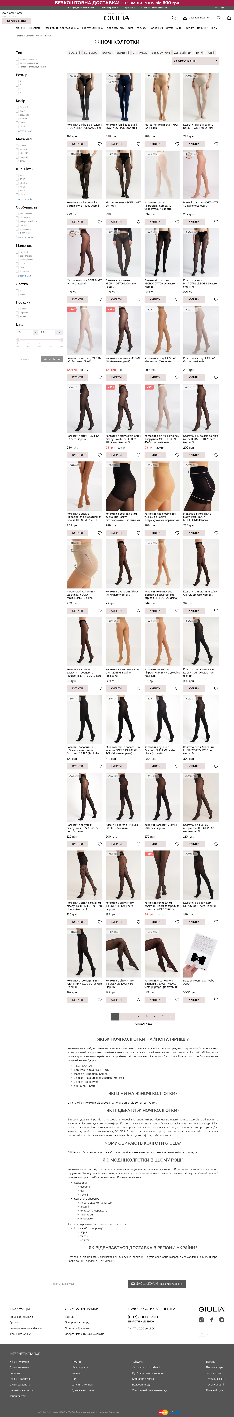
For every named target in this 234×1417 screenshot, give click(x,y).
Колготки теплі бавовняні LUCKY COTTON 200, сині (121, 126)
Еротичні (123, 52)
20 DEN (23, 183)
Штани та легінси (82, 1384)
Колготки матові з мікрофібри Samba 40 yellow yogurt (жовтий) (159, 205)
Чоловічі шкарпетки (21, 1390)
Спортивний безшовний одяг (150, 1390)
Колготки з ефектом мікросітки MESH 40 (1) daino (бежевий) (162, 672)
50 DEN (23, 191)
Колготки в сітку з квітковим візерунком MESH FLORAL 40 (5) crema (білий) (162, 439)
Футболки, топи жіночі (146, 1367)
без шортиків (26, 217)
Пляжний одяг (214, 1390)
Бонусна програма (109, 8)
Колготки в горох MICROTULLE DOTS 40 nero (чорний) (200, 283)
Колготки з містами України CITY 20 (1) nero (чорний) (200, 593)
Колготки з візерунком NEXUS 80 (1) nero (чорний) (199, 904)
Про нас (14, 1322)
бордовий (24, 115)
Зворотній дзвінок (16, 21)
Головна (19, 36)
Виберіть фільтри (52, 359)
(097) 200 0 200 (12, 13)
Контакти (70, 1316)
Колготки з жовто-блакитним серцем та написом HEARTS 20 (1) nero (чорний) (84, 674)
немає (23, 294)
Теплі (210, 52)
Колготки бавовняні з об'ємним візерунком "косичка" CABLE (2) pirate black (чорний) (83, 752)
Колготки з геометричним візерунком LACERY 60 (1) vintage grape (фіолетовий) (161, 983)
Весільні (74, 52)
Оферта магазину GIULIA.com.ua (84, 1334)
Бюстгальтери (214, 1367)
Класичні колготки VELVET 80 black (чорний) (122, 826)
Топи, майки (213, 1373)
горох (22, 263)
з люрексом (25, 229)
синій (22, 122)
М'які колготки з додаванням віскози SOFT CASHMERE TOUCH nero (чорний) (123, 750)
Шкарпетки (35, 28)
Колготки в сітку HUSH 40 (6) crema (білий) (199, 360)
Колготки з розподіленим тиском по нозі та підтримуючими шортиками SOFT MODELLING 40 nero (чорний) (123, 520)
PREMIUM (141, 28)
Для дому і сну (115, 28)
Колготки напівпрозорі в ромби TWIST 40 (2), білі (198, 126)
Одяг (130, 28)
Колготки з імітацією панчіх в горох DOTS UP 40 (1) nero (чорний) (201, 439)
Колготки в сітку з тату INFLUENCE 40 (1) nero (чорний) (120, 906)
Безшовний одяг (142, 1384)
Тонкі (199, 52)
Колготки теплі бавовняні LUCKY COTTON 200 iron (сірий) (198, 672)
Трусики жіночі (215, 1378)
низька (23, 316)
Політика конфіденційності (26, 1328)
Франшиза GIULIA (20, 1334)
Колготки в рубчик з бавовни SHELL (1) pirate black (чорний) (160, 750)
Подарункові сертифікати (82, 8)
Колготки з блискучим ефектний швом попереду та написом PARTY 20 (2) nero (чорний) (162, 907)
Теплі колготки (18, 1396)
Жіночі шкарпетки (20, 1378)
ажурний (24, 252)
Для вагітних (182, 52)
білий (22, 111)
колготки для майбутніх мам (33, 67)
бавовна (24, 146)
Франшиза (130, 8)
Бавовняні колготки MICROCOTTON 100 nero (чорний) (160, 283)
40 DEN (23, 187)
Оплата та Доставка (77, 1328)
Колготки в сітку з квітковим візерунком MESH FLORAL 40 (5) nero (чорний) (123, 439)
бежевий (24, 107)
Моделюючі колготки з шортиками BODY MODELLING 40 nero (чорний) (197, 518)
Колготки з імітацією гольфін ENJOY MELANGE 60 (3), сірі (84, 126)
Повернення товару (77, 1322)
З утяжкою (140, 52)
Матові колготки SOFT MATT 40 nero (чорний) (84, 282)
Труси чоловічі (215, 1384)
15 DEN (23, 179)
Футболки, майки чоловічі (147, 1373)
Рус (222, 8)
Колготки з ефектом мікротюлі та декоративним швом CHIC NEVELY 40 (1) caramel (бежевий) (84, 518)
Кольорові (91, 52)
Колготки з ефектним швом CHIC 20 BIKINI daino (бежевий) (122, 672)
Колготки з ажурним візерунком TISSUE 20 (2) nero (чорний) (198, 828)
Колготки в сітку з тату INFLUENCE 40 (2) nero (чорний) (120, 983)
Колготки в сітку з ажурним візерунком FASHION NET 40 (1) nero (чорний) (84, 906)
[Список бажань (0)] (218, 17)
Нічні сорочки (80, 1367)
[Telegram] (221, 1320)
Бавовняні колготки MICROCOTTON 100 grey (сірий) (121, 283)
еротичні (24, 225)
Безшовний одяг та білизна (62, 28)
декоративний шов (28, 221)
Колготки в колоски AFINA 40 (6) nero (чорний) (122, 593)
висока (23, 309)
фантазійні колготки (29, 63)
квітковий (24, 271)
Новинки (202, 28)
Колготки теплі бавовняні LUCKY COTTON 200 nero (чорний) (198, 750)
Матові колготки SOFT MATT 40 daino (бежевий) (200, 204)
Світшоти (138, 1361)
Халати (76, 1373)
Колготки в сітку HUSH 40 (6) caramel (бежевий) (160, 360)
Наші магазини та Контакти (154, 8)
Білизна (20, 28)
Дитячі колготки (19, 1367)
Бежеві (107, 52)
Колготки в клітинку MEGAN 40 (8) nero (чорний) (123, 360)
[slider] (18, 339)
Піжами (76, 1361)
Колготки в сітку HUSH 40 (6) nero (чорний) (83, 437)
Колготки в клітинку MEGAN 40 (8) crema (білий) (84, 360)
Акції (179, 28)
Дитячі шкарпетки (20, 1384)
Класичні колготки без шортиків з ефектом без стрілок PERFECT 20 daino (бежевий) (161, 596)
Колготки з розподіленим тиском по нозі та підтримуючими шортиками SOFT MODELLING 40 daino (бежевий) (162, 520)
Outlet (189, 28)
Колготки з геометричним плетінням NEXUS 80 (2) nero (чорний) (84, 983)
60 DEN (23, 194)
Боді (74, 1378)
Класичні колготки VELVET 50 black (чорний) (161, 826)
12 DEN (23, 175)
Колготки (29, 36)
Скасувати (23, 359)
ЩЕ (213, 28)
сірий (22, 126)
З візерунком (161, 52)
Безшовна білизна (143, 1378)
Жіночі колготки (19, 1361)
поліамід (24, 157)
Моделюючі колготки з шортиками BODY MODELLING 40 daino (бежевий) (81, 596)
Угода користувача (21, 1316)
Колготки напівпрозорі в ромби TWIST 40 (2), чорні (83, 204)
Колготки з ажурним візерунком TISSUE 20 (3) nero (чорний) (82, 828)
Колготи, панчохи (92, 28)
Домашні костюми (83, 1390)
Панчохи (15, 1373)
